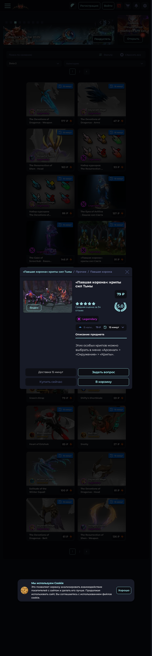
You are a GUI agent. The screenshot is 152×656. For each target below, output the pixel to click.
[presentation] (101, 327)
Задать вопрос (103, 372)
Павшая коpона (101, 271)
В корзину (103, 382)
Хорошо (123, 590)
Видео (34, 307)
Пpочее (81, 271)
